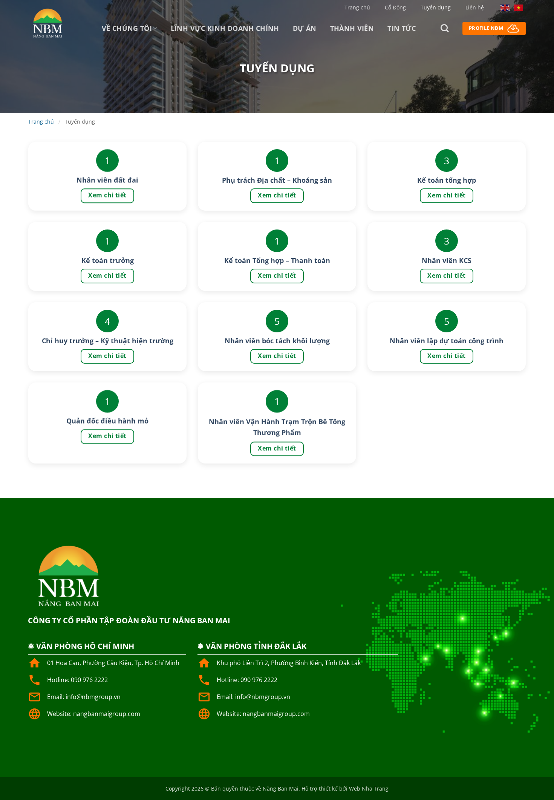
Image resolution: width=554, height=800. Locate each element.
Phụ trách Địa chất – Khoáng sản (277, 180)
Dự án (305, 28)
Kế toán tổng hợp (446, 180)
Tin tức (401, 28)
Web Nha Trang (369, 788)
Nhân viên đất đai (107, 180)
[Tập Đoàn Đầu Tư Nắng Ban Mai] (47, 23)
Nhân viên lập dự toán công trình (446, 340)
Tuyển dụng (436, 7)
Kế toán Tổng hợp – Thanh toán (277, 260)
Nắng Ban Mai (280, 788)
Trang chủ (357, 7)
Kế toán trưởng (107, 260)
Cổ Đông (395, 7)
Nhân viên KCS (446, 260)
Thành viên (352, 28)
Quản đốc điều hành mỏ (107, 420)
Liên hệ (474, 7)
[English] (505, 7)
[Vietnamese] (519, 7)
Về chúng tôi (127, 28)
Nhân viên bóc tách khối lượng (277, 340)
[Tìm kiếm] (445, 28)
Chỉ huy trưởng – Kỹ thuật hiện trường (107, 340)
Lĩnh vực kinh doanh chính (225, 28)
